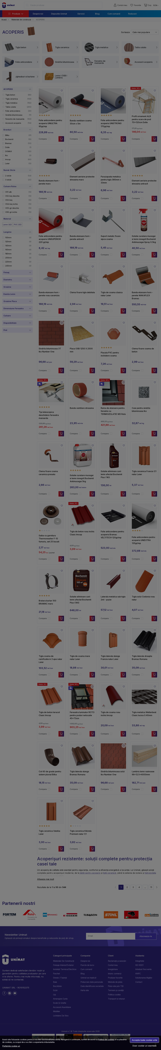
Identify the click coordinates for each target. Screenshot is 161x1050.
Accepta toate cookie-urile (144, 1040)
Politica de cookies (106, 1039)
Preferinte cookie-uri (11, 1046)
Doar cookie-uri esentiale (144, 1045)
